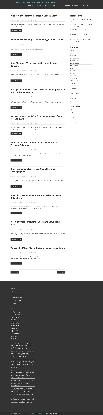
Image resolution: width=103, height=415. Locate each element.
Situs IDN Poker (14, 390)
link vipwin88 (13, 335)
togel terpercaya (15, 333)
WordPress (59, 413)
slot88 (12, 311)
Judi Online (85, 6)
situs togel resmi (15, 317)
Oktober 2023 (74, 60)
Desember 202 (74, 101)
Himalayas (40, 413)
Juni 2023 (73, 70)
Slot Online (48, 6)
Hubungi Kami (38, 6)
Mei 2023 (73, 73)
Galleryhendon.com (17, 297)
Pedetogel (13, 345)
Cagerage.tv (15, 303)
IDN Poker (19, 372)
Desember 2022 (75, 86)
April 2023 (73, 75)
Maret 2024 (74, 50)
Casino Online (75, 6)
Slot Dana (13, 308)
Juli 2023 (73, 68)
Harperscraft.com (16, 300)
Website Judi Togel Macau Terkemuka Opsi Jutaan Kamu (38, 248)
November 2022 (75, 88)
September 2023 (75, 63)
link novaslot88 (14, 322)
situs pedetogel (14, 330)
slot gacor (13, 327)
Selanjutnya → (61, 272)
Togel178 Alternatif (15, 313)
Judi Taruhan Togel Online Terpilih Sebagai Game (34, 16)
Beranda (30, 6)
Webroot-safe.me (16, 292)
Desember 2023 (75, 55)
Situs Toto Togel (14, 309)
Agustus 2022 (74, 96)
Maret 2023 (74, 78)
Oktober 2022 (74, 91)
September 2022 (75, 93)
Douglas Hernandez (25, 20)
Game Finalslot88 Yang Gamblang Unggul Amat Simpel (37, 39)
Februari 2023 (74, 81)
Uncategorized (74, 122)
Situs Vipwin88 (14, 336)
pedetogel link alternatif (16, 328)
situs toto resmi (14, 320)
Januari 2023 (74, 83)
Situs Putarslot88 (15, 324)
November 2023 (75, 58)
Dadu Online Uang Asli (16, 353)
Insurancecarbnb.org (17, 294)
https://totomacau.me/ (16, 316)
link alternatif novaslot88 (16, 314)
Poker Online (66, 6)
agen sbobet (14, 338)
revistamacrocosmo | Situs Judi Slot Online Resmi (34, 3)
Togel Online (56, 6)
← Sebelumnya (14, 272)
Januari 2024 (74, 53)
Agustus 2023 (74, 65)
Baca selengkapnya (16, 30)
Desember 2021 (75, 98)
